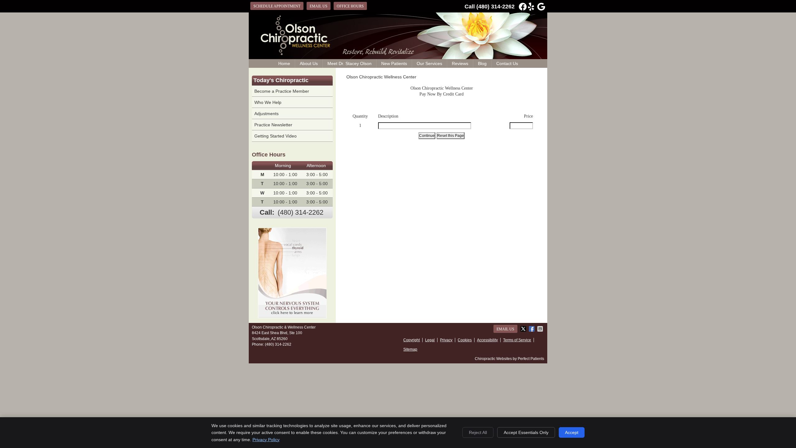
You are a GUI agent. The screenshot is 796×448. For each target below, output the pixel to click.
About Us (309, 63)
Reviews (460, 63)
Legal (430, 340)
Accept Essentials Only (526, 432)
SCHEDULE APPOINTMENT (276, 6)
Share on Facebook (532, 329)
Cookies (465, 340)
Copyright (411, 340)
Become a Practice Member (281, 91)
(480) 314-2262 (495, 6)
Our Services (429, 63)
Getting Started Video (275, 135)
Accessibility (487, 340)
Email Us (318, 6)
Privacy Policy (266, 439)
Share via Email (540, 329)
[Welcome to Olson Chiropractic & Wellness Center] (294, 53)
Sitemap (410, 349)
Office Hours (350, 6)
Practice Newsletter (273, 124)
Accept (571, 432)
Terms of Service (517, 340)
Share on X (524, 329)
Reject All (478, 432)
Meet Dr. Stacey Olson (349, 63)
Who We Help (267, 102)
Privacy (446, 340)
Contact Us (507, 63)
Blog (482, 63)
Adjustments (266, 113)
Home (284, 63)
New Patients (394, 63)
